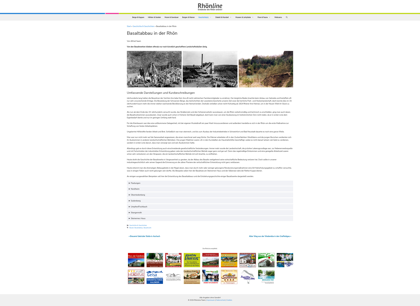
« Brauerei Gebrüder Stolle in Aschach (144, 236)
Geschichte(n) (203, 17)
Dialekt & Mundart (222, 17)
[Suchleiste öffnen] (287, 17)
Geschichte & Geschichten (143, 26)
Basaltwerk (147, 228)
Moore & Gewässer (171, 17)
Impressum (211, 300)
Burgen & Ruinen (188, 17)
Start (129, 26)
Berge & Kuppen (138, 17)
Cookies (229, 300)
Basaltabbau (138, 228)
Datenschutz (220, 300)
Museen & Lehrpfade (243, 17)
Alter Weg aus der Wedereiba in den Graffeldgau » (270, 236)
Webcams (278, 17)
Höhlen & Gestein (154, 17)
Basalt (131, 228)
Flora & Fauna (263, 17)
